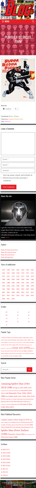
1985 (27, 279)
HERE (7, 237)
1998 (27, 286)
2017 (22, 295)
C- (29, 318)
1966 (3, 273)
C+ (7, 318)
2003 (22, 289)
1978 (27, 276)
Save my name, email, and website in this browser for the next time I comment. (17, 178)
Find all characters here (9, 250)
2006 (3, 292)
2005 (32, 289)
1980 (3, 279)
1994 (3, 286)
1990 (17, 283)
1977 (22, 276)
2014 (8, 295)
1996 (17, 286)
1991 (22, 283)
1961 (13, 270)
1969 (17, 273)
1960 (8, 270)
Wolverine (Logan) (9, 437)
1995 (13, 286)
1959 (3, 270)
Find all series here (7, 255)
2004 (27, 289)
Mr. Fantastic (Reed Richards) (23, 427)
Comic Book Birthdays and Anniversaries (17, 340)
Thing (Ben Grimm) (16, 434)
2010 (22, 292)
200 (3, 289)
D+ (7, 322)
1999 (32, 286)
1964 (27, 270)
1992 (27, 283)
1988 (8, 283)
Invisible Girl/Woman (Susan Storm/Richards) (13, 425)
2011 (27, 292)
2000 (8, 289)
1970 (22, 273)
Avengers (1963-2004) (21, 388)
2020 (3, 299)
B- (29, 315)
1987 (3, 283)
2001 (13, 289)
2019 (32, 295)
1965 (32, 270)
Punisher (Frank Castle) (15, 119)
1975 (13, 276)
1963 (22, 270)
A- (29, 312)
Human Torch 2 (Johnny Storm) (22, 422)
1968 (13, 273)
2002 (17, 289)
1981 (8, 279)
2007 (8, 292)
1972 (32, 273)
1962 (17, 270)
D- (29, 322)
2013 (3, 295)
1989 (13, 283)
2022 (13, 299)
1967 (8, 273)
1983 (17, 279)
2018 (27, 295)
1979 (32, 276)
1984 (22, 279)
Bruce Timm (14, 116)
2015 (13, 295)
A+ (7, 312)
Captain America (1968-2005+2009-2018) (11, 390)
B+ (7, 315)
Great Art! (7, 121)
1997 (22, 286)
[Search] (29, 369)
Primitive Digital (18, 485)
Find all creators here (8, 252)
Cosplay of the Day (18, 345)
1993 (32, 283)
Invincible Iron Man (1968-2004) (15, 399)
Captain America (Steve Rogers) (15, 420)
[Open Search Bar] (33, 21)
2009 (17, 292)
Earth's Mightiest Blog (13, 483)
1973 (3, 276)
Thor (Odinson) (30, 434)
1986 (32, 279)
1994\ (8, 286)
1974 (8, 276)
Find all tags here (7, 257)
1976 (17, 276)
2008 (13, 292)
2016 (17, 295)
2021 (8, 299)
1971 (27, 273)
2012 (32, 292)
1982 (13, 279)
